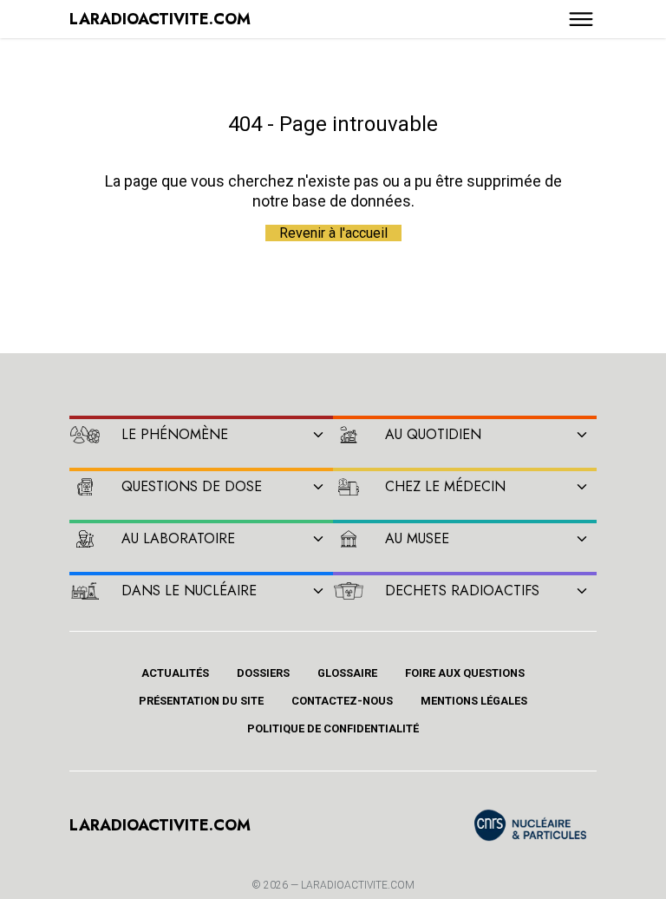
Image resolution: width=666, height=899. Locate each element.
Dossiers (263, 672)
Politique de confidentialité (333, 728)
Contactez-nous (342, 700)
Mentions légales (474, 700)
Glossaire (347, 672)
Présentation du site (201, 700)
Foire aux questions (465, 672)
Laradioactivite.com (358, 885)
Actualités (175, 672)
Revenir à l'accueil (333, 233)
